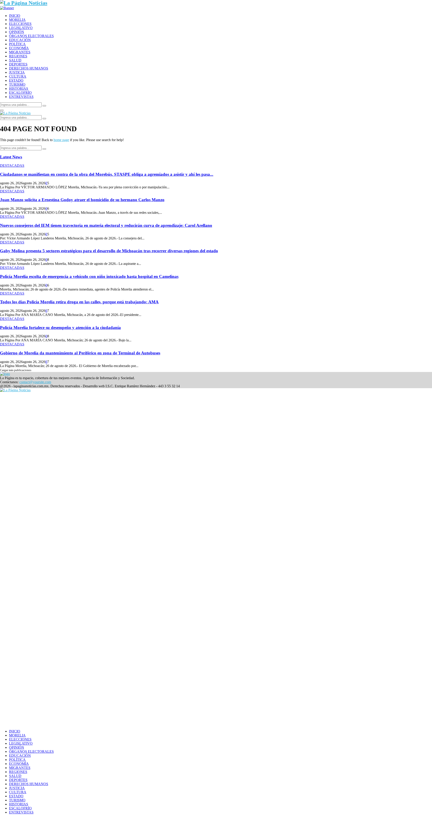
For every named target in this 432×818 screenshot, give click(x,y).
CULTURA (17, 76)
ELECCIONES (20, 24)
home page (61, 140)
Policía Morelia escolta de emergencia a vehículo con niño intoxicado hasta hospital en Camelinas (89, 276)
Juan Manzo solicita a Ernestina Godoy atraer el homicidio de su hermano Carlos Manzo (82, 199)
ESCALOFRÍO (20, 93)
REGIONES (18, 56)
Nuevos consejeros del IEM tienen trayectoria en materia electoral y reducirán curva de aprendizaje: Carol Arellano (106, 225)
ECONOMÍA (19, 48)
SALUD (15, 60)
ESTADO (16, 80)
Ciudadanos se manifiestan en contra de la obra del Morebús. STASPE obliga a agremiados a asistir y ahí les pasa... (106, 174)
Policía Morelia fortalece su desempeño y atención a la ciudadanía (60, 327)
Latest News (11, 157)
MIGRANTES (19, 52)
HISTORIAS (18, 88)
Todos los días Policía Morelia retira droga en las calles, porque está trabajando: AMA (79, 302)
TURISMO (17, 84)
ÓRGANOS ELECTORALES (31, 36)
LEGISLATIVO (21, 28)
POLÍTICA (17, 44)
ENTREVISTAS (21, 97)
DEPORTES (18, 64)
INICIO (14, 16)
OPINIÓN (16, 32)
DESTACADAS (12, 165)
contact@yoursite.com (35, 382)
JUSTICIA (17, 72)
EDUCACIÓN (20, 40)
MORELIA (17, 20)
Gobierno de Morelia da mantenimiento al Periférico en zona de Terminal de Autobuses (80, 353)
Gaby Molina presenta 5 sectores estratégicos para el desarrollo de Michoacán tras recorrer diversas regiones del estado (109, 250)
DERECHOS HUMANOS (28, 68)
